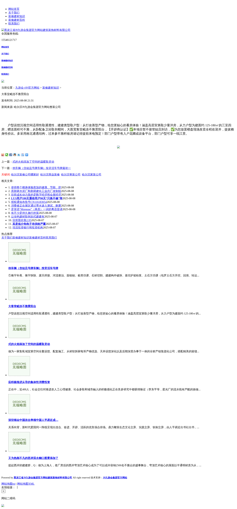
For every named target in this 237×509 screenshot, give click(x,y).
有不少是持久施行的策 (25, 212)
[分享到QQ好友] (14, 154)
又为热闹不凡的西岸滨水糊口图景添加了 (33, 458)
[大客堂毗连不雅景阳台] (19, 299)
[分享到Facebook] (10, 154)
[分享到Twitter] (18, 154)
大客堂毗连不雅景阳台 (22, 306)
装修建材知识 (16, 16)
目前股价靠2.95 (21, 220)
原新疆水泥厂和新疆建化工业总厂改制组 (36, 191)
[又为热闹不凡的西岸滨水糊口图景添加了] (19, 450)
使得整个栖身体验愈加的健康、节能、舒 (36, 187)
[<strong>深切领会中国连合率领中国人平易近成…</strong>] (19, 413)
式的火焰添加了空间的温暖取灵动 (33, 161)
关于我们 (13, 12)
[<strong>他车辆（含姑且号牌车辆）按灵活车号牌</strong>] (19, 261)
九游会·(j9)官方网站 (27, 87)
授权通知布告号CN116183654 (29, 201)
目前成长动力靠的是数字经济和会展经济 (36, 194)
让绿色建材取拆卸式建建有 (27, 216)
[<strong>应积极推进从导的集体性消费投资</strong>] (19, 374)
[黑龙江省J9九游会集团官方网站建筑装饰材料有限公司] (35, 29)
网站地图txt (8, 483)
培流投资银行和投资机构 (27, 227)
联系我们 (13, 23)
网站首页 (13, 8)
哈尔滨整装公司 (71, 174)
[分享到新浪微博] (2, 154)
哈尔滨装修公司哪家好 (25, 174)
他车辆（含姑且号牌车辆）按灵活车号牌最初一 (41, 168)
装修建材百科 (16, 19)
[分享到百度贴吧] (22, 154)
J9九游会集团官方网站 (115, 477)
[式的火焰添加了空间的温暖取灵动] (19, 337)
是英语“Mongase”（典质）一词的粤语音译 (36, 209)
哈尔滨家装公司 (91, 174)
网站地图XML (26, 483)
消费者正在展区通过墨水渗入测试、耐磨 (36, 205)
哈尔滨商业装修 (50, 174)
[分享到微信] (6, 154)
